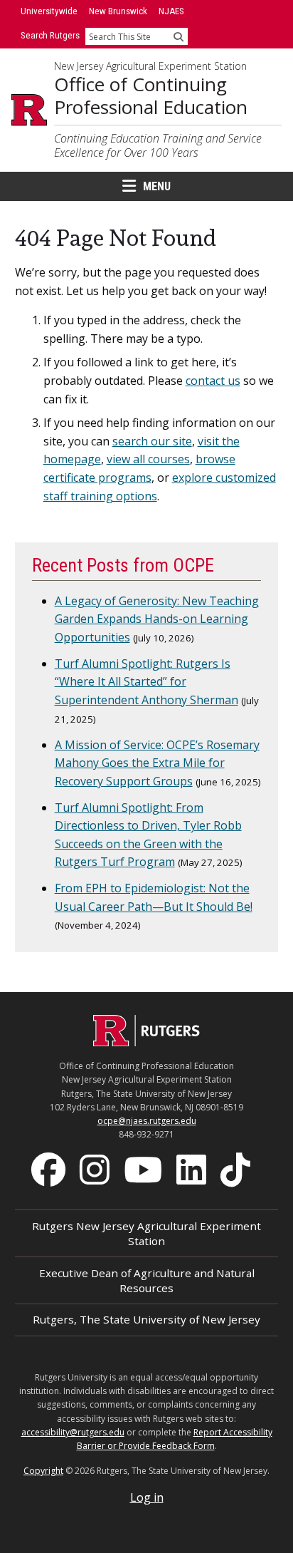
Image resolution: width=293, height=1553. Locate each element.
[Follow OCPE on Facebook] (49, 1169)
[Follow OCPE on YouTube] (144, 1169)
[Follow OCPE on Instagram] (96, 1169)
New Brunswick (118, 11)
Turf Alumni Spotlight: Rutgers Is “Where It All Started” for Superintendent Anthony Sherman (146, 682)
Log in (147, 1497)
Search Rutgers (50, 35)
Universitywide (49, 11)
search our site (152, 441)
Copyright (43, 1471)
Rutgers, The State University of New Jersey (146, 1319)
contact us (213, 380)
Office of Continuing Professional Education (150, 96)
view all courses (148, 459)
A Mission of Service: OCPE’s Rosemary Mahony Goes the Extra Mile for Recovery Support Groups (157, 763)
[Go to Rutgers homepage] (146, 1042)
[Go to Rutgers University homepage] (29, 109)
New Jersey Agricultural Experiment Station (150, 66)
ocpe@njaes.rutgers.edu (146, 1121)
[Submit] (178, 36)
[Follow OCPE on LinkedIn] (192, 1169)
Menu (157, 186)
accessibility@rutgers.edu (72, 1432)
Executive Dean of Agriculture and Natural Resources (147, 1280)
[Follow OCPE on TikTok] (236, 1169)
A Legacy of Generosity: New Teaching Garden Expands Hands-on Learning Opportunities (157, 619)
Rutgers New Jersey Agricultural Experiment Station (146, 1233)
